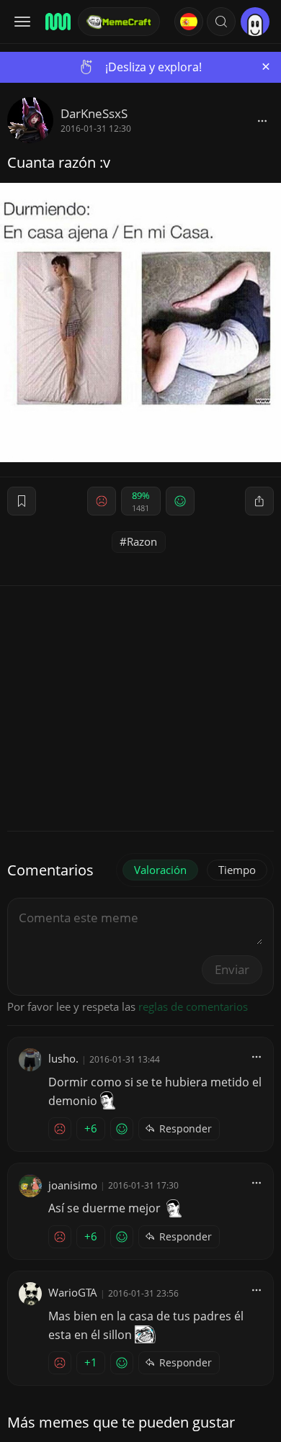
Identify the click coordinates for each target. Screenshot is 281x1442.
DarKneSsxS (94, 113)
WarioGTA (72, 1292)
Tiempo (237, 869)
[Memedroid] (57, 21)
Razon (142, 541)
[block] (262, 120)
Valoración (160, 869)
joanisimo (72, 1185)
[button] (221, 21)
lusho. (63, 1058)
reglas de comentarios (193, 1006)
